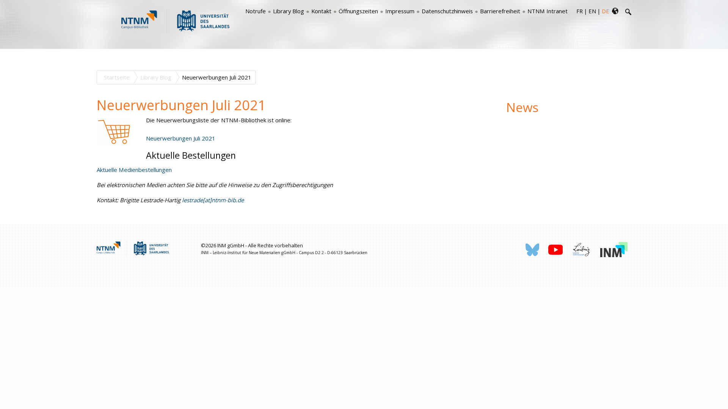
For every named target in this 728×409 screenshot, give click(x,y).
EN (592, 11)
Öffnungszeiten (358, 11)
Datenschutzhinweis (447, 11)
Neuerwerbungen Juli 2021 (180, 138)
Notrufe (255, 11)
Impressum (399, 11)
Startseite (117, 77)
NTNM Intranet (547, 11)
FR (579, 11)
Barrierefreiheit (500, 11)
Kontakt (321, 11)
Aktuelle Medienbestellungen (134, 169)
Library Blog (288, 11)
